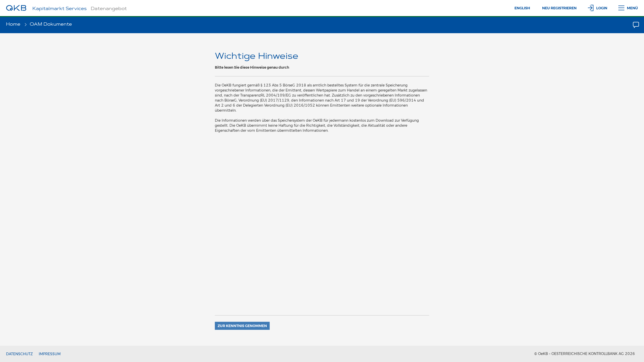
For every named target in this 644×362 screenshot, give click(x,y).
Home (14, 24)
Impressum (50, 354)
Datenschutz (19, 354)
